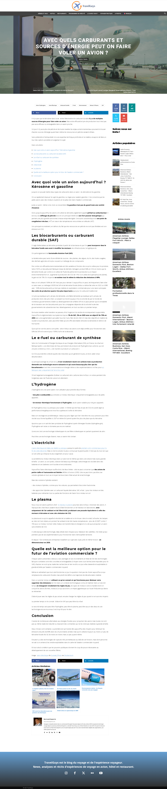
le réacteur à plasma (65, 505)
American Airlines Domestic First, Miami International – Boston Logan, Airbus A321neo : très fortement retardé (123, 319)
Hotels (52, 13)
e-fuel (74, 105)
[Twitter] (57, 732)
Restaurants (61, 13)
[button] (165, 14)
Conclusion (37, 176)
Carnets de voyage (117, 287)
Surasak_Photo (56, 655)
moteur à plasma (94, 105)
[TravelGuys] (83, 6)
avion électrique (53, 105)
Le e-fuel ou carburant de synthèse (46, 157)
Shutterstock (68, 655)
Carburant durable (64, 105)
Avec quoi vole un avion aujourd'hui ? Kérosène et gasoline (54, 150)
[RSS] (54, 732)
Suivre (124, 104)
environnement (83, 105)
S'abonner (124, 114)
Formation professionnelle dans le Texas (123, 293)
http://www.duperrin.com (49, 721)
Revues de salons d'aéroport (119, 232)
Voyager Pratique (106, 13)
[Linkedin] (52, 732)
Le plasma (37, 168)
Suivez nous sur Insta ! (122, 130)
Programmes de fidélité (77, 13)
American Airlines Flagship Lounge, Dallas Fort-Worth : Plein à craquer (124, 239)
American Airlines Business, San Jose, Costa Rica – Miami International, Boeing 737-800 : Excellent (126, 191)
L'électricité (37, 165)
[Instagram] (49, 732)
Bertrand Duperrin (82, 68)
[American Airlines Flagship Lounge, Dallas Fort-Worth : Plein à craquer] (124, 228)
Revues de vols (116, 259)
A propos (118, 13)
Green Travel (83, 59)
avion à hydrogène (40, 105)
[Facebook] (44, 732)
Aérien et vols (43, 13)
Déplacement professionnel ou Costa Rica (127, 162)
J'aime (116, 104)
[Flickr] (47, 732)
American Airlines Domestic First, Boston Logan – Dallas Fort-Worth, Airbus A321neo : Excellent (123, 266)
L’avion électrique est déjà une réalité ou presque (49, 448)
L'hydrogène (37, 161)
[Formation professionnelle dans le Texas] (124, 283)
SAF (103, 105)
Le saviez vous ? (92, 13)
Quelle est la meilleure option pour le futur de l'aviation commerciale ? (58, 172)
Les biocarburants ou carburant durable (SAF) (49, 154)
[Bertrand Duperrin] (72, 68)
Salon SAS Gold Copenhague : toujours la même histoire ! (53, 90)
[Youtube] (59, 732)
